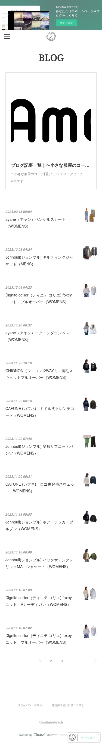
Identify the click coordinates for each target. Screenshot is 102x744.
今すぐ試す (66, 23)
